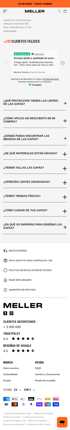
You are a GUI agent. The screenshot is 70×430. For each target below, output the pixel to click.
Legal (28, 413)
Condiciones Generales (33, 417)
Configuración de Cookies (38, 424)
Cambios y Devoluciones (47, 374)
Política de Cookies (12, 417)
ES (15, 389)
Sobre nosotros (11, 368)
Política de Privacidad (43, 413)
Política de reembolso (37, 421)
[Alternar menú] (5, 11)
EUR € (27, 389)
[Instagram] (11, 313)
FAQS (38, 368)
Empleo (7, 380)
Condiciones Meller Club (14, 421)
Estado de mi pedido (45, 380)
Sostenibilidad (10, 374)
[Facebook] (5, 313)
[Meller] (34, 11)
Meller (22, 413)
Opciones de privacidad (14, 424)
